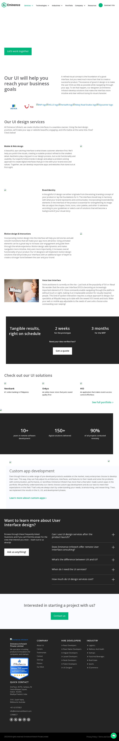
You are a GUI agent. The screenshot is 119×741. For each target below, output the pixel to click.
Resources (92, 5)
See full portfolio (102, 402)
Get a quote (62, 350)
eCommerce (93, 668)
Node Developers (69, 660)
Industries (56, 5)
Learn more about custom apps (27, 497)
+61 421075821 (16, 707)
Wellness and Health (96, 649)
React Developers (69, 645)
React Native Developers (72, 649)
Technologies (41, 5)
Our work (40, 667)
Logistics (92, 645)
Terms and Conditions (106, 737)
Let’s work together (18, 51)
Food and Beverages (96, 656)
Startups (92, 653)
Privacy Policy (92, 737)
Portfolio (69, 5)
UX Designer (67, 668)
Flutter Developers (70, 664)
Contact (40, 656)
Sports (91, 664)
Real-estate (93, 660)
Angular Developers (70, 653)
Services (27, 5)
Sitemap (40, 660)
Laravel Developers (70, 656)
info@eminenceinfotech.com (20, 711)
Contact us (59, 615)
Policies (39, 663)
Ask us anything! (16, 551)
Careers (40, 649)
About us (40, 645)
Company (79, 5)
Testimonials (41, 652)
